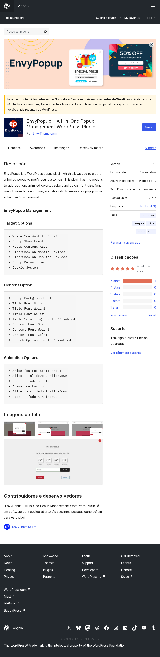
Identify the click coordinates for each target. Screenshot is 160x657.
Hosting (9, 570)
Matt (9, 596)
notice (151, 223)
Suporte (150, 148)
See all (151, 315)
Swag (127, 577)
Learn (86, 556)
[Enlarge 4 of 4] (98, 444)
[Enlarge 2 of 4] (64, 427)
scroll (151, 231)
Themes (48, 563)
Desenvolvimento (90, 148)
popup (141, 231)
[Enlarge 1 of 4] (29, 427)
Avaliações (37, 148)
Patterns (49, 577)
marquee (139, 223)
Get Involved (130, 556)
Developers (90, 570)
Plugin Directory (14, 17)
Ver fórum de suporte (125, 353)
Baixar (149, 127)
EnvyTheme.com (45, 133)
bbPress (12, 603)
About (8, 556)
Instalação (61, 148)
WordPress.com (17, 590)
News (8, 563)
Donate (128, 570)
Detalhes (14, 148)
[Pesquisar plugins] (45, 31)
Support (87, 563)
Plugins (48, 570)
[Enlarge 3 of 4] (98, 427)
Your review (118, 315)
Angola (18, 628)
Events (126, 563)
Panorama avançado (125, 242)
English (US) (148, 206)
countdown (148, 215)
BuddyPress (14, 610)
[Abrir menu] (154, 6)
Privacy (9, 577)
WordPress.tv (93, 577)
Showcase (50, 556)
